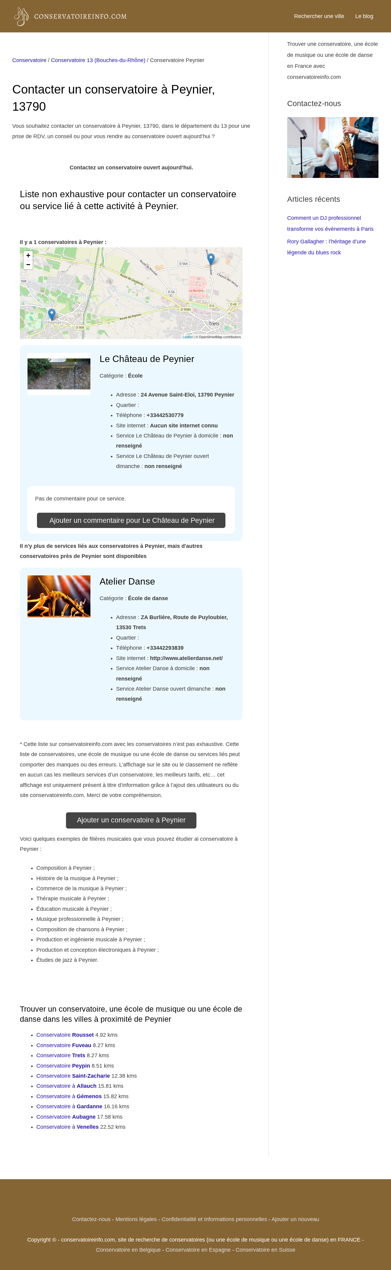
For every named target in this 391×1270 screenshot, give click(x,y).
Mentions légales (136, 1219)
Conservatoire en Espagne (198, 1250)
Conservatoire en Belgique (128, 1250)
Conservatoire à (66, 1086)
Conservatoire (29, 60)
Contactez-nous (91, 1219)
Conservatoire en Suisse (265, 1250)
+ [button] (28, 255)
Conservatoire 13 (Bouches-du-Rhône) (98, 60)
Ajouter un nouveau (295, 1219)
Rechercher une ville (319, 16)
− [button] (28, 264)
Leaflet (188, 336)
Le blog (364, 16)
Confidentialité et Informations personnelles (214, 1219)
